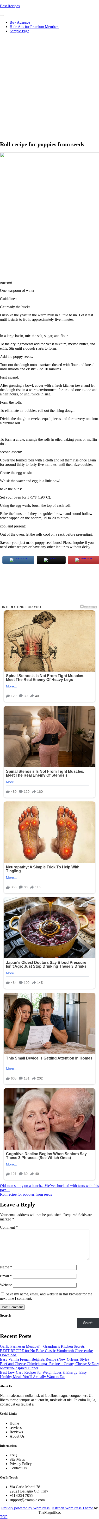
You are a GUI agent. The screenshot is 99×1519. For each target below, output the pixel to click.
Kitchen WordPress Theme (73, 1508)
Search (5, 1315)
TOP (3, 1517)
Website (6, 1285)
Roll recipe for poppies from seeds (26, 1194)
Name (6, 1267)
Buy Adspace (20, 22)
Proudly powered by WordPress (25, 1508)
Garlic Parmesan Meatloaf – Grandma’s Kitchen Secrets (42, 1346)
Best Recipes (10, 6)
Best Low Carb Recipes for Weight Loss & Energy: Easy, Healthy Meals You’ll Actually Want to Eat (43, 1374)
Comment (9, 1227)
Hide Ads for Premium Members (34, 27)
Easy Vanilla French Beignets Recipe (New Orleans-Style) (44, 1359)
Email (6, 1276)
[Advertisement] (49, 86)
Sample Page (19, 31)
